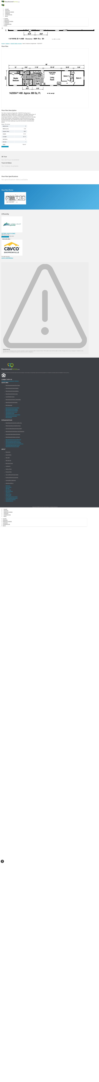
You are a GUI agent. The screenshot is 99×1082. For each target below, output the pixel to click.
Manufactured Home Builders (12, 391)
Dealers (7, 10)
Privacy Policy (9, 471)
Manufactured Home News (11, 402)
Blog (6, 16)
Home (3, 43)
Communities (8, 14)
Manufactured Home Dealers (12, 388)
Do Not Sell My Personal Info (12, 477)
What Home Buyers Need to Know (13, 425)
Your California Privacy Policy (12, 474)
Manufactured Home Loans (12, 394)
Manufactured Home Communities (13, 399)
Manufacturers (9, 12)
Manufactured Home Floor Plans (13, 385)
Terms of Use (9, 469)
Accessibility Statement (11, 480)
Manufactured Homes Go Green (13, 437)
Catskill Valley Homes (16, 43)
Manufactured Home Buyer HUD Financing (15, 431)
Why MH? (8, 457)
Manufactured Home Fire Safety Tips (14, 423)
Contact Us (8, 466)
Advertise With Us (9, 483)
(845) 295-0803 (6, 239)
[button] (18, 124)
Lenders (7, 13)
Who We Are (8, 460)
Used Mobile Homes (10, 396)
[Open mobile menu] (2, 28)
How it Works (8, 454)
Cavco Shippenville (7, 258)
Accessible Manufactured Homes (13, 434)
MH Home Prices (9, 463)
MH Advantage (9, 405)
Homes (7, 9)
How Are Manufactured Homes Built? (14, 428)
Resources (8, 452)
